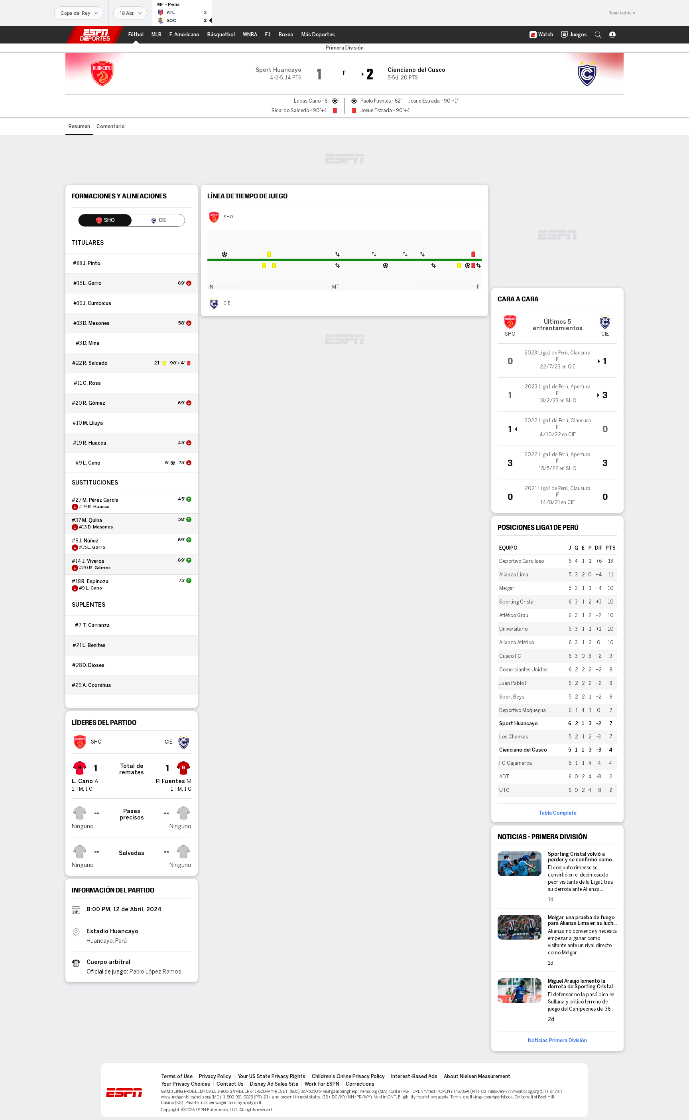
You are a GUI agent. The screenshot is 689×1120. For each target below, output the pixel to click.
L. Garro (92, 283)
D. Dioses (93, 665)
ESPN (95, 35)
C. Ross (92, 383)
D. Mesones (96, 323)
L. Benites (94, 645)
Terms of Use (177, 1076)
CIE (226, 303)
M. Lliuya (93, 423)
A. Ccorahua (97, 685)
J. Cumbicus (97, 303)
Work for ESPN (322, 1084)
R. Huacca (94, 443)
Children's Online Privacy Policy (348, 1076)
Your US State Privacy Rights (271, 1076)
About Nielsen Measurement (477, 1076)
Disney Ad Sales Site (274, 1084)
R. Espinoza (94, 581)
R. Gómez (94, 403)
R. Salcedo (95, 363)
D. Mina (91, 343)
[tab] (105, 220)
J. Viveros (93, 561)
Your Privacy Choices (185, 1084)
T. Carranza (96, 625)
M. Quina (92, 520)
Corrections (360, 1084)
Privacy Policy (215, 1076)
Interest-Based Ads (414, 1076)
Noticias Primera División (557, 1040)
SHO (228, 217)
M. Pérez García (100, 500)
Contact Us (230, 1084)
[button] (598, 35)
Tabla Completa (558, 813)
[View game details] (557, 360)
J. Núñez (88, 541)
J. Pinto (91, 263)
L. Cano (91, 463)
